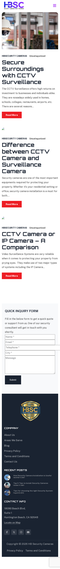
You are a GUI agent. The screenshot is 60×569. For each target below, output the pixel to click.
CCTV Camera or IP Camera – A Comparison (28, 240)
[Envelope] (28, 532)
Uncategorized (37, 56)
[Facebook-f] (7, 532)
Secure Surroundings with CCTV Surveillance (23, 72)
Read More (12, 115)
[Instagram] (21, 532)
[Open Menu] (54, 5)
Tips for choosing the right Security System (33, 491)
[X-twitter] (14, 532)
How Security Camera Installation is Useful (32, 475)
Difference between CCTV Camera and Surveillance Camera (26, 158)
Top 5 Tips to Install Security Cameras (30, 483)
